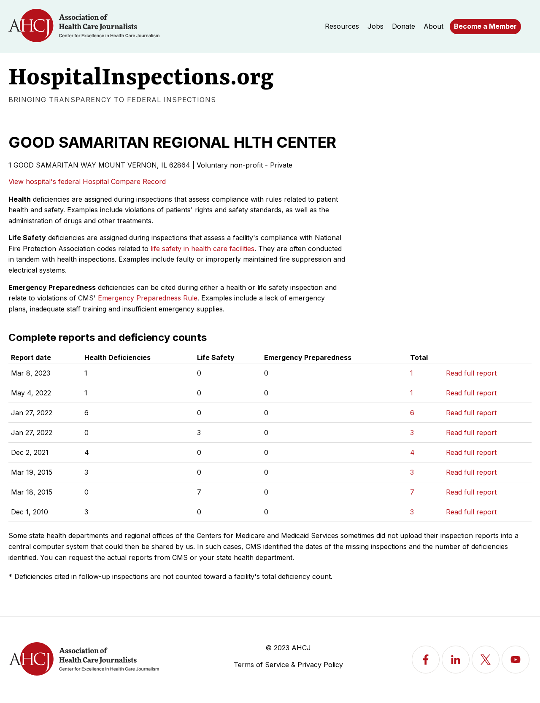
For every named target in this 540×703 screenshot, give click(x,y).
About (433, 26)
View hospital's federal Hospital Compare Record (87, 181)
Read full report (471, 373)
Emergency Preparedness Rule (147, 298)
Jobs (375, 26)
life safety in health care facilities (202, 248)
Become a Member (485, 26)
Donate (403, 26)
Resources (342, 26)
